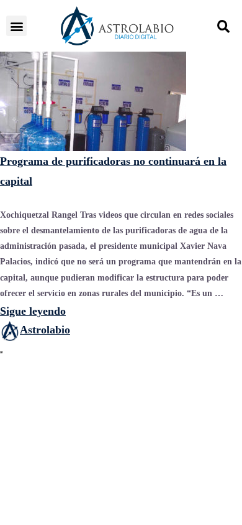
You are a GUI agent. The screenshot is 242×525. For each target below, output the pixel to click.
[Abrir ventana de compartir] (1, 352)
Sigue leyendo (33, 311)
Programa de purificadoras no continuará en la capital (113, 171)
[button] (16, 26)
